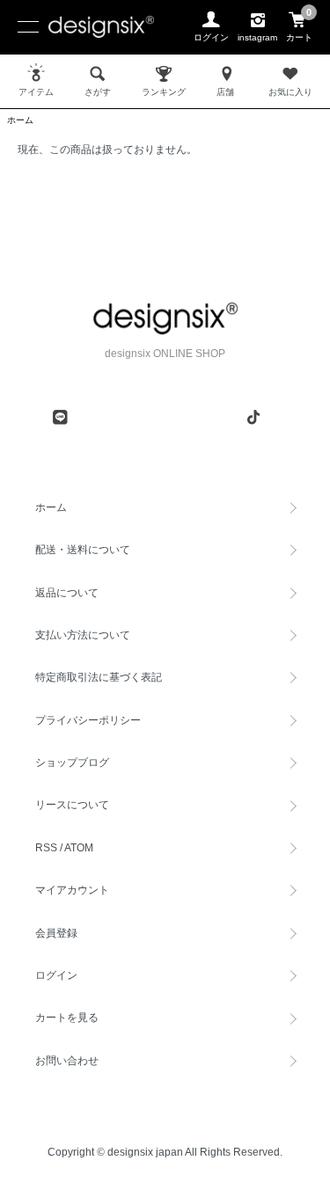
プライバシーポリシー (88, 720)
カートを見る (67, 1017)
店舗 (225, 92)
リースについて (72, 805)
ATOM (78, 848)
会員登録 (56, 933)
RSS (46, 848)
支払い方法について (82, 635)
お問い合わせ (67, 1061)
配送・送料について (82, 550)
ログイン (56, 975)
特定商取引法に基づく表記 (98, 677)
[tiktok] (253, 416)
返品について (67, 593)
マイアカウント (72, 890)
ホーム (20, 120)
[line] (59, 416)
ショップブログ (72, 762)
